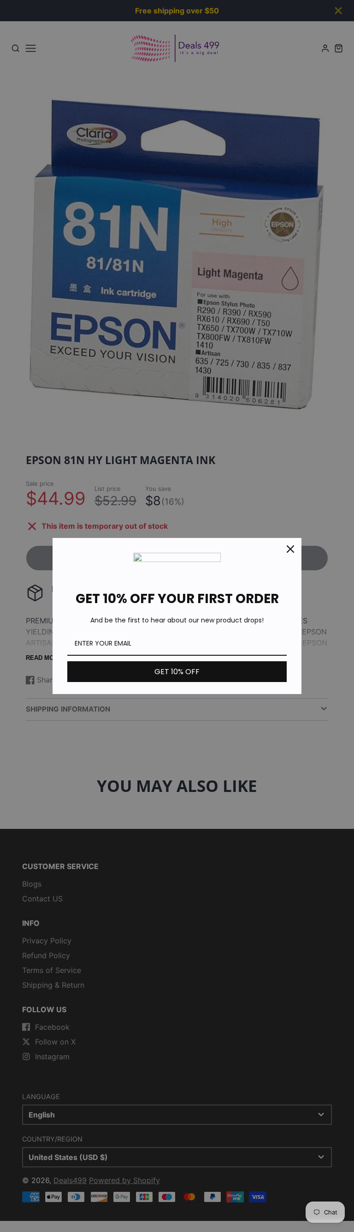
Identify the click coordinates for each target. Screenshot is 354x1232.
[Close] (290, 549)
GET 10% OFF (177, 671)
